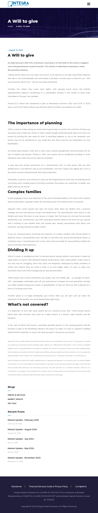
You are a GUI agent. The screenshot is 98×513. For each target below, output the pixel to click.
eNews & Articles (16, 395)
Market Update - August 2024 (22, 429)
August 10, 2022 (16, 50)
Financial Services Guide (40, 486)
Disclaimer (16, 486)
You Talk (12, 403)
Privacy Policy (61, 486)
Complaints (81, 486)
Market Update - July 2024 (21, 439)
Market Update (15, 399)
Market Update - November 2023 (24, 458)
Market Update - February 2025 (23, 420)
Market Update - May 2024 (21, 448)
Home (10, 26)
